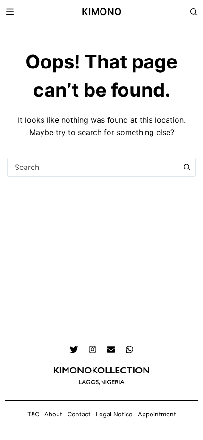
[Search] (193, 11)
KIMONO (102, 11)
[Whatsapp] (129, 349)
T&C (33, 414)
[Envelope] (110, 349)
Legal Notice (114, 414)
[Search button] (186, 167)
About (53, 414)
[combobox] (93, 167)
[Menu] (10, 12)
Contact (79, 414)
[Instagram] (92, 349)
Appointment (157, 414)
